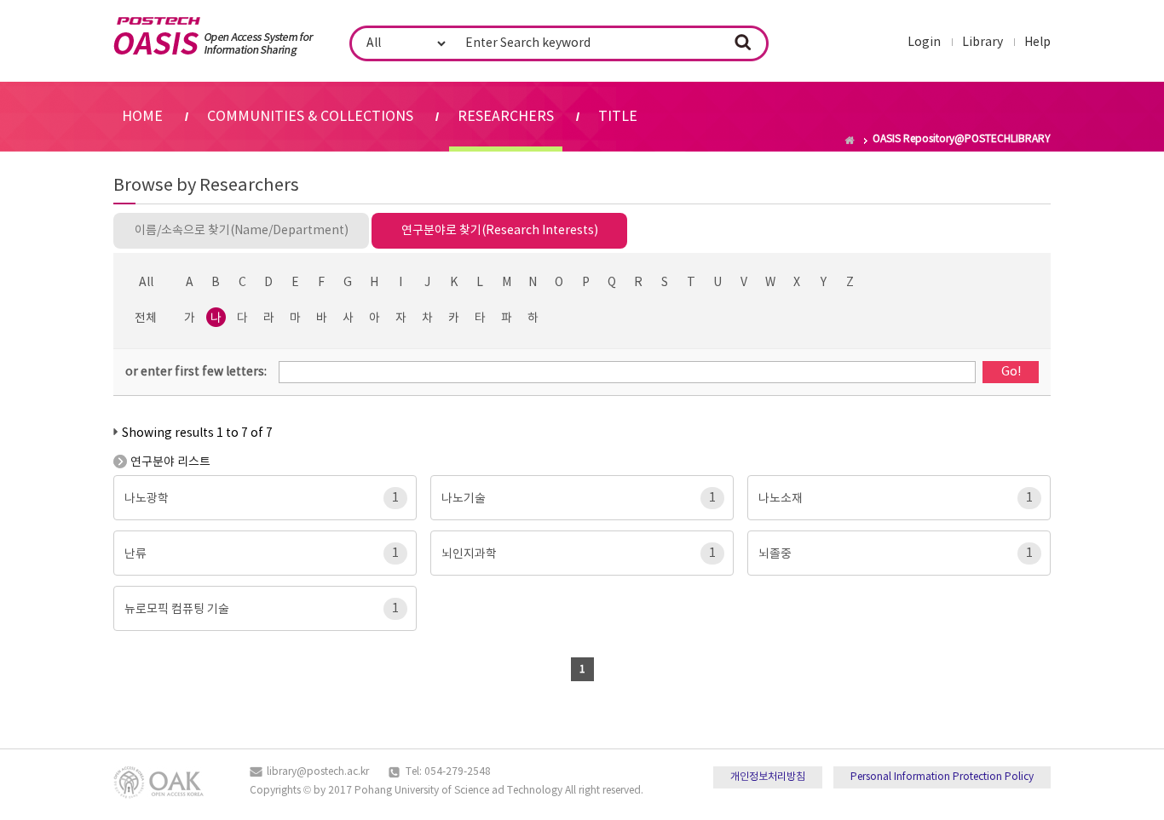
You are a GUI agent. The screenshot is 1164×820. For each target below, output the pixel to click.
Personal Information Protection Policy (942, 777)
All (146, 283)
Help (1037, 42)
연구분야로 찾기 (499, 231)
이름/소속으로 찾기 (242, 231)
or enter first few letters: (196, 372)
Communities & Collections (310, 116)
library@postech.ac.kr (318, 771)
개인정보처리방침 (767, 777)
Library (982, 42)
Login (924, 42)
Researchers (506, 116)
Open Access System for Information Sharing (213, 36)
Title (617, 116)
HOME (142, 116)
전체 (146, 318)
